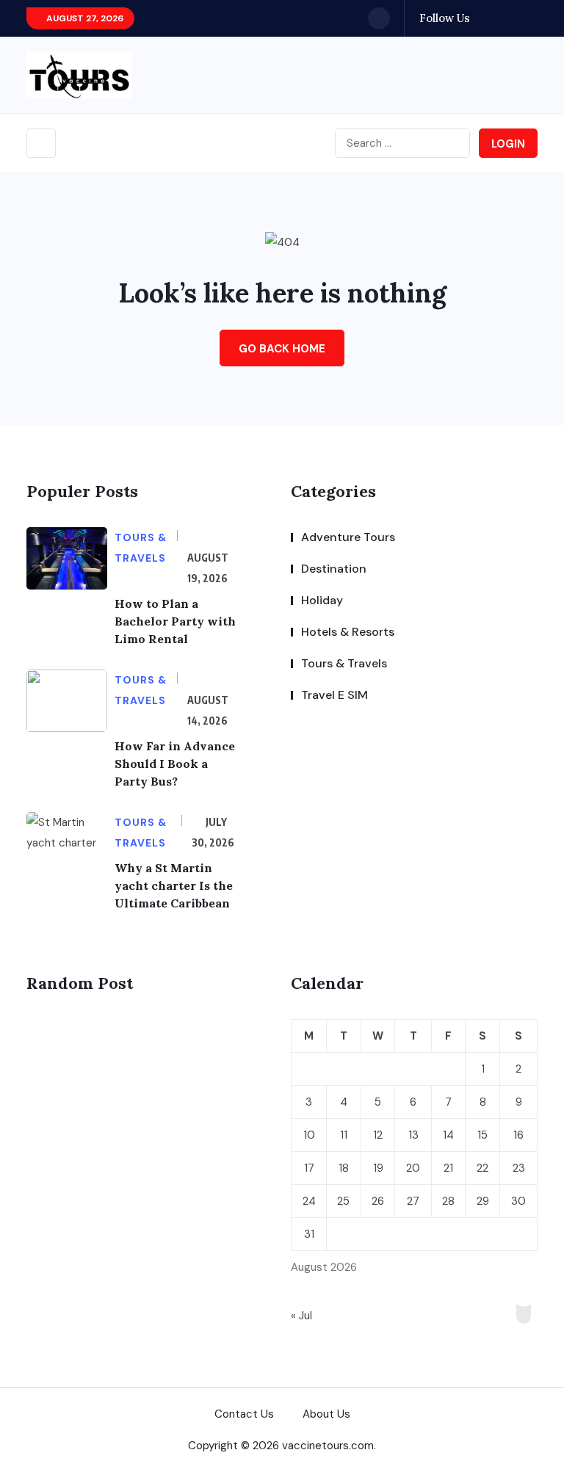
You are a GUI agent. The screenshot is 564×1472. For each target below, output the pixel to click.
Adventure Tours (348, 537)
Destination (333, 568)
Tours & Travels (344, 663)
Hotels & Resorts (347, 631)
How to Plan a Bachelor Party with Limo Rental (175, 621)
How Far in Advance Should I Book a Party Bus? (175, 763)
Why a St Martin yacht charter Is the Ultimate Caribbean (174, 885)
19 (378, 1168)
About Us (326, 1414)
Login (508, 144)
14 (448, 1135)
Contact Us (244, 1414)
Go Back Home (282, 348)
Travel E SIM (334, 695)
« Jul (301, 1315)
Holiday (322, 600)
